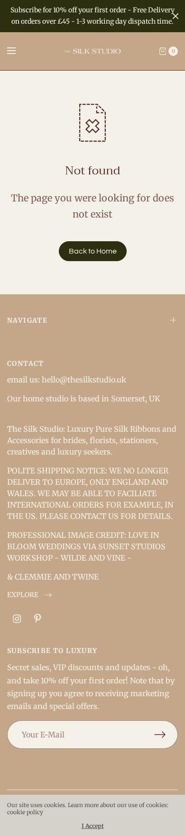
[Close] (175, 16)
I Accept (93, 826)
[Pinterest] (37, 618)
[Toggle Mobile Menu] (17, 51)
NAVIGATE (27, 320)
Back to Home (93, 251)
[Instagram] (16, 618)
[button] (29, 595)
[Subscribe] (166, 734)
